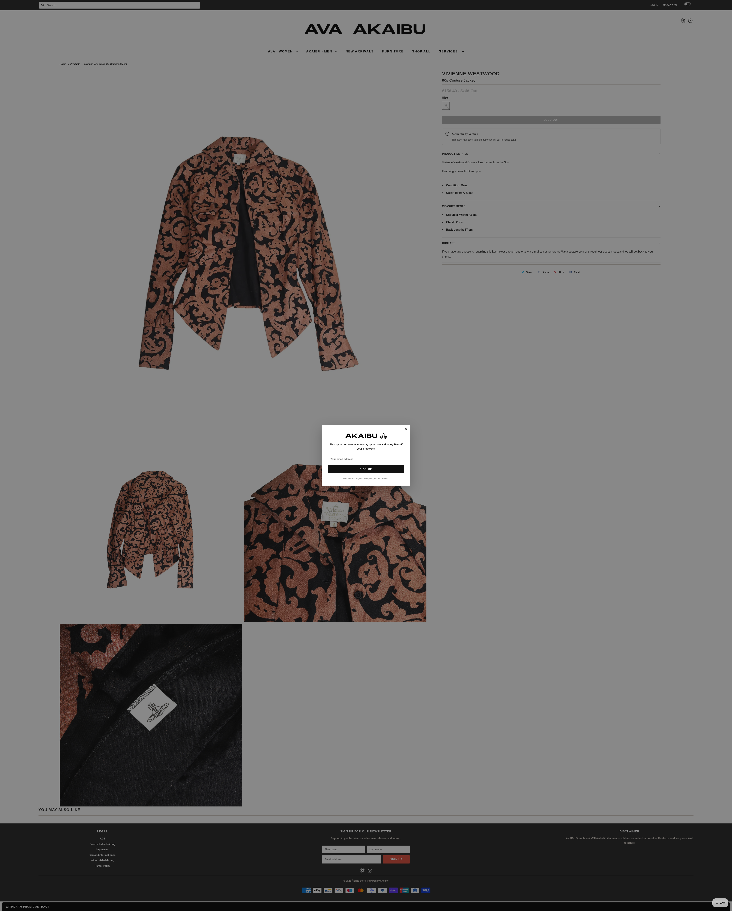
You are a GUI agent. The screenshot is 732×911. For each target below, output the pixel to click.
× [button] (406, 429)
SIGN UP (366, 469)
